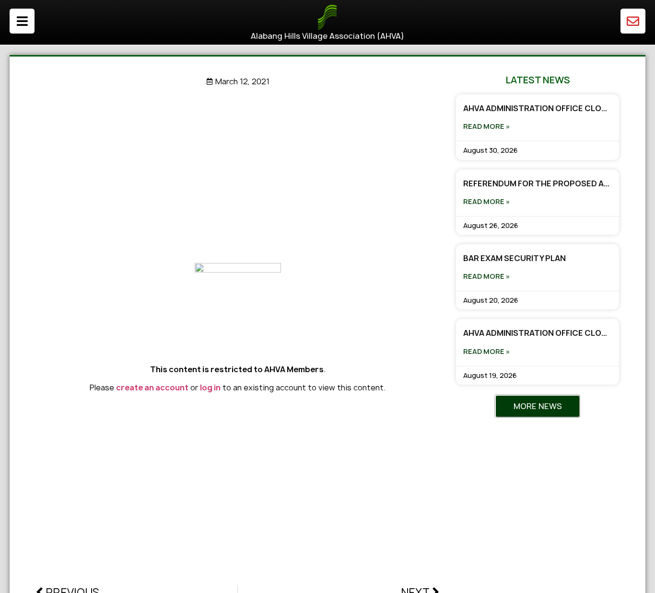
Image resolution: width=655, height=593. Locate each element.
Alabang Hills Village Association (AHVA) (327, 36)
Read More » (486, 126)
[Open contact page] (632, 21)
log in (210, 387)
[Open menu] (22, 21)
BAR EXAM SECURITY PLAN (514, 258)
